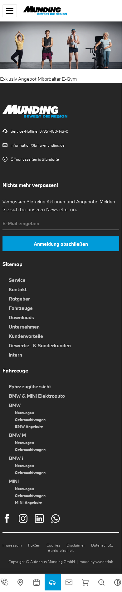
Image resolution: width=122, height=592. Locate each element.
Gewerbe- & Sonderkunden (40, 345)
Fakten (34, 544)
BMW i (16, 458)
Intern (15, 355)
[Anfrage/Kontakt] (69, 582)
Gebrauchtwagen (30, 419)
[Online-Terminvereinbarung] (36, 582)
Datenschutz (102, 544)
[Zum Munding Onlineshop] (85, 582)
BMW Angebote (29, 426)
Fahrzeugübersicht (30, 386)
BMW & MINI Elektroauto (37, 396)
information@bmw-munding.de (38, 145)
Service (17, 280)
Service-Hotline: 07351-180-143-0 (39, 131)
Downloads (21, 317)
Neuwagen (24, 412)
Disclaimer (75, 544)
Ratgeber (19, 299)
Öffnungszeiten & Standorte (35, 159)
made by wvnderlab (96, 561)
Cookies (53, 544)
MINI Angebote (28, 502)
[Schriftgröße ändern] (101, 582)
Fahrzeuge (21, 308)
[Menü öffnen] (9, 10)
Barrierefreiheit (61, 550)
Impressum (12, 544)
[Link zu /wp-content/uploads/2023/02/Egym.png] (61, 65)
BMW (15, 405)
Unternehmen (24, 327)
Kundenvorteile (26, 336)
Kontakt (18, 289)
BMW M (17, 435)
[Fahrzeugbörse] (53, 582)
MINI (14, 481)
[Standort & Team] (20, 582)
